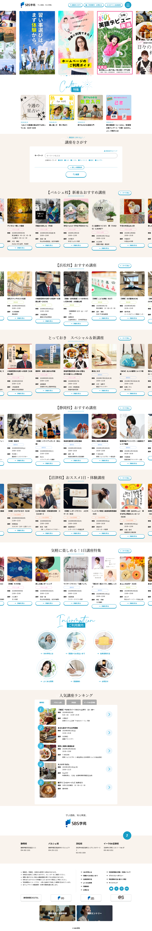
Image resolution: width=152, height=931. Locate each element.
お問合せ (86, 890)
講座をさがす (76, 5)
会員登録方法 (87, 879)
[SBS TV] (61, 897)
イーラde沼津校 (111, 843)
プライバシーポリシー (116, 876)
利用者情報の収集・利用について (120, 872)
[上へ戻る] (127, 835)
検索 (77, 174)
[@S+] (121, 897)
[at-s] (127, 889)
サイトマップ (113, 883)
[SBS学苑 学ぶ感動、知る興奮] (35, 5)
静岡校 (24, 843)
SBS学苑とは (87, 872)
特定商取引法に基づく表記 (117, 879)
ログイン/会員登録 (115, 5)
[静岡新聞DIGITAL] (31, 897)
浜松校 (79, 843)
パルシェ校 (53, 843)
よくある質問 (87, 883)
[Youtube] (111, 889)
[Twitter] (116, 889)
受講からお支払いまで (90, 876)
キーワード (39, 155)
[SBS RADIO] (91, 897)
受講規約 (86, 886)
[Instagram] (122, 889)
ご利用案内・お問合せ (94, 5)
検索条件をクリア (111, 151)
